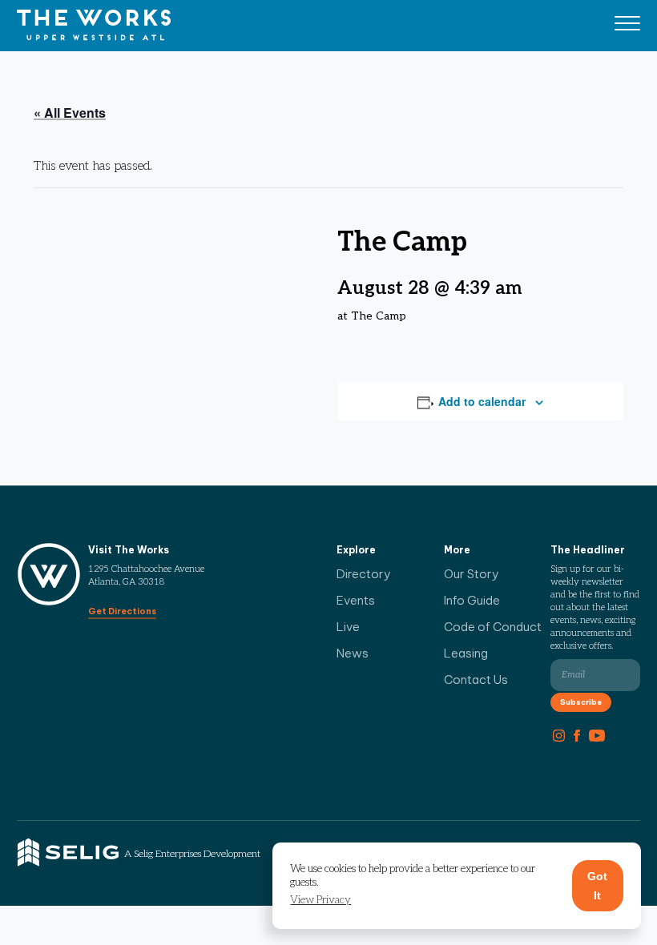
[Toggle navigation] (627, 25)
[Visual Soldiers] (94, 25)
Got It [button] (597, 886)
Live (348, 626)
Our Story (471, 573)
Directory (364, 573)
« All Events (70, 112)
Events (356, 600)
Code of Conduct (493, 626)
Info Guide (472, 600)
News (353, 653)
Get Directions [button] (122, 611)
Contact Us (476, 679)
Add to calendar (482, 401)
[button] (320, 900)
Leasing (466, 653)
